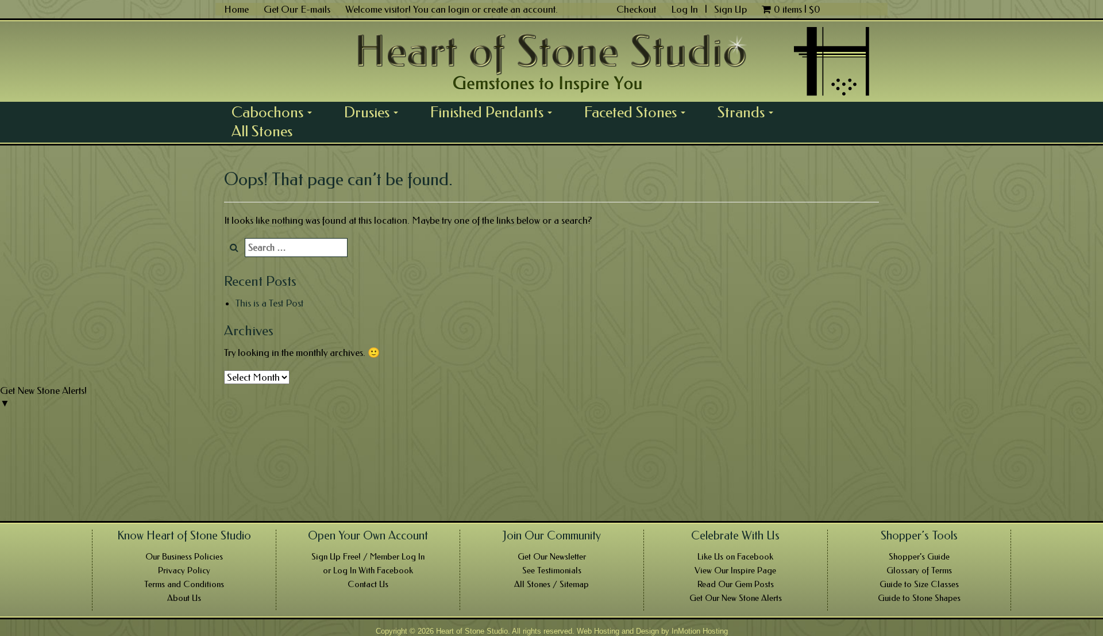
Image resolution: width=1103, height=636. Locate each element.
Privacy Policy (184, 570)
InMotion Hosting (700, 631)
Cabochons (276, 112)
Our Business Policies (184, 556)
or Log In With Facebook (368, 570)
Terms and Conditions (184, 584)
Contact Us (368, 584)
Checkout (636, 9)
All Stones (262, 131)
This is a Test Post (269, 303)
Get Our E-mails (297, 9)
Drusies (375, 112)
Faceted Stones (638, 112)
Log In (685, 9)
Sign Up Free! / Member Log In (368, 556)
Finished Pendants (495, 112)
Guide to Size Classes (919, 584)
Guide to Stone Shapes (919, 598)
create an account (519, 9)
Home (236, 9)
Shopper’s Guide (919, 556)
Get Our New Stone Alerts (735, 598)
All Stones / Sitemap (551, 584)
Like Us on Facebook (735, 556)
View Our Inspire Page (735, 570)
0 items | (797, 9)
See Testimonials (551, 570)
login (458, 9)
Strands (749, 112)
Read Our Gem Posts (735, 584)
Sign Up (730, 9)
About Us (184, 598)
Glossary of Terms (919, 570)
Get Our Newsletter (552, 556)
